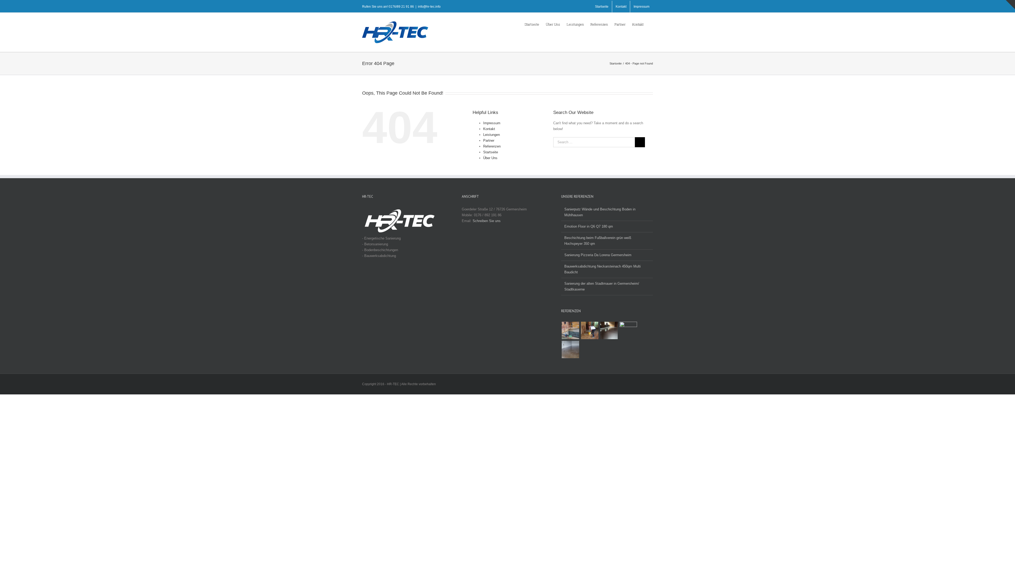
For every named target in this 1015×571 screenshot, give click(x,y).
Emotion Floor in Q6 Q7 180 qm (588, 226)
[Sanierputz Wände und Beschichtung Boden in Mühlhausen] (570, 349)
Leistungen (491, 135)
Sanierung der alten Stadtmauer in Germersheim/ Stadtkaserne (601, 286)
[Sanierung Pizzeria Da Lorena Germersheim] (589, 330)
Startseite (490, 152)
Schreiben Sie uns (487, 221)
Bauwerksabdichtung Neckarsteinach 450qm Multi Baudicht (602, 269)
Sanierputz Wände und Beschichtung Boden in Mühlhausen (599, 212)
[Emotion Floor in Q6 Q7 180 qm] (628, 330)
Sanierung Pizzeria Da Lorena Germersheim (597, 255)
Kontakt (489, 129)
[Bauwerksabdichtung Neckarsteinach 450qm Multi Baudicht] (570, 330)
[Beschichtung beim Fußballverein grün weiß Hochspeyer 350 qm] (609, 330)
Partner (488, 140)
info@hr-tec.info (429, 6)
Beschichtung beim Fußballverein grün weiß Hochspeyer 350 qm (597, 241)
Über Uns (490, 158)
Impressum (491, 123)
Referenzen (492, 146)
